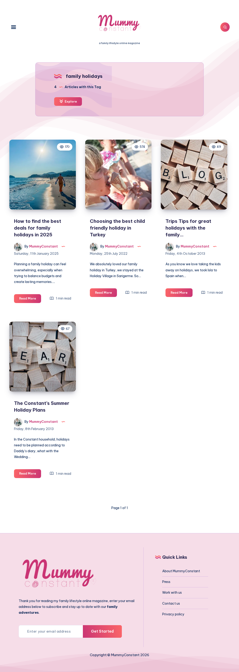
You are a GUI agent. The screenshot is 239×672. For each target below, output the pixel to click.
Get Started (102, 631)
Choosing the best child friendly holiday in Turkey (117, 228)
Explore (70, 101)
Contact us (171, 603)
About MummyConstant (181, 571)
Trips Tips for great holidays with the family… (188, 228)
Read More (30, 299)
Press (166, 582)
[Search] (225, 27)
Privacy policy (173, 614)
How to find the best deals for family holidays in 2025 (37, 228)
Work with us (172, 592)
